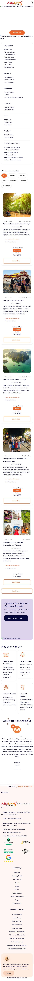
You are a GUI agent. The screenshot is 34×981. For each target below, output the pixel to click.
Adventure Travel (9, 52)
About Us (17, 872)
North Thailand (8, 135)
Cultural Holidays (9, 55)
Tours (17, 886)
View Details (16, 261)
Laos (6, 116)
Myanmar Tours (17, 928)
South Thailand (8, 137)
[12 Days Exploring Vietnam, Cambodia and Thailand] (17, 523)
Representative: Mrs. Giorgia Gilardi (14, 829)
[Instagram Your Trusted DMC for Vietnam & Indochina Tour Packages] (26, 792)
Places (17, 883)
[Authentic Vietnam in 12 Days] (17, 361)
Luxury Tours (8, 62)
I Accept (9, 973)
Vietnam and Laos (9, 155)
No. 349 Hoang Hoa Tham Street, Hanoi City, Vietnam (15, 813)
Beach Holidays (9, 67)
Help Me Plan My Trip (15, 618)
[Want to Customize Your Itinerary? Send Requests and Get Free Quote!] (31, 3)
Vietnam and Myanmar (11, 152)
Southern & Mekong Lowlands (13, 97)
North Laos (7, 120)
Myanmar (7, 103)
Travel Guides (17, 893)
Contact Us (17, 879)
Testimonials (17, 903)
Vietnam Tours (17, 914)
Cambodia (8, 88)
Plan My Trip (17, 32)
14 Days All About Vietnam (13, 300)
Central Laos (8, 122)
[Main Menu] (2, 3)
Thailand (7, 131)
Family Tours (8, 49)
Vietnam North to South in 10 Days (16, 224)
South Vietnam (9, 82)
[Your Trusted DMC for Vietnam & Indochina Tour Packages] (14, 3)
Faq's (17, 900)
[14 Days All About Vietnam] (17, 282)
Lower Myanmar (9, 107)
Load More (16, 591)
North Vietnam (8, 77)
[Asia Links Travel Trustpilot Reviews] (8, 850)
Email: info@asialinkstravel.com (12, 818)
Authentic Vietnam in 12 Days (14, 379)
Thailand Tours (17, 925)
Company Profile (17, 876)
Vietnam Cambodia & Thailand (13, 157)
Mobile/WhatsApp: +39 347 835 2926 (15, 836)
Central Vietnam (9, 80)
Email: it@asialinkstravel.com (12, 832)
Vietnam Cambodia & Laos (12, 160)
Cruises (17, 890)
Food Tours (7, 65)
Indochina (6, 186)
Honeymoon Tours (10, 60)
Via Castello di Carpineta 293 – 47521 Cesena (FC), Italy (16, 824)
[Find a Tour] (27, 3)
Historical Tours (9, 57)
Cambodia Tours (17, 921)
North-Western (9, 92)
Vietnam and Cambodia (11, 150)
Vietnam (7, 73)
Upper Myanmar (9, 110)
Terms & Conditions (17, 896)
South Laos (7, 125)
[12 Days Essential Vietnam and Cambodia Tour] (17, 440)
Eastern (6, 95)
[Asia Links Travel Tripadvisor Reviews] (8, 842)
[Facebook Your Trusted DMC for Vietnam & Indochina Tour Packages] (19, 792)
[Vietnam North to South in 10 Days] (17, 205)
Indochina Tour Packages (12, 147)
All (4, 175)
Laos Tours (17, 918)
